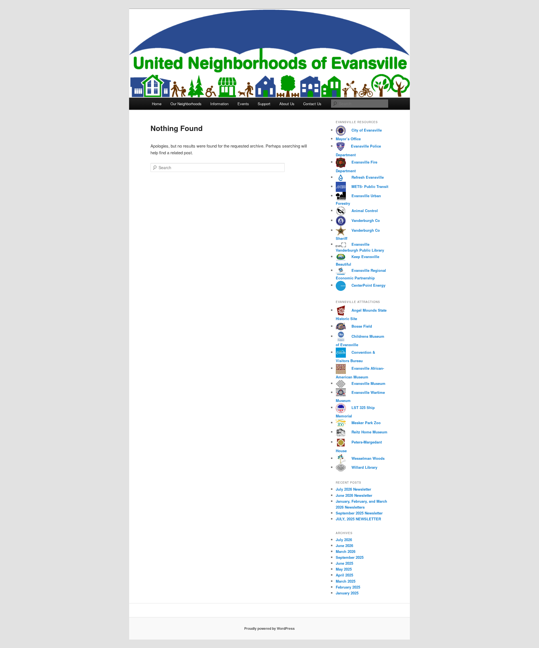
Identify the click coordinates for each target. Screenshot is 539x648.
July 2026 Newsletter (353, 489)
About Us (286, 103)
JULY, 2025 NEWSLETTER (358, 518)
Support (264, 103)
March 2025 (345, 581)
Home (156, 103)
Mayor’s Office (348, 138)
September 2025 (350, 557)
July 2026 (344, 539)
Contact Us (312, 103)
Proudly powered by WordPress (269, 628)
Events (243, 103)
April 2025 (344, 575)
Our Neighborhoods (186, 103)
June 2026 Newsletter (354, 495)
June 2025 (344, 563)
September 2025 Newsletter (359, 513)
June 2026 (344, 545)
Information (219, 103)
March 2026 (345, 551)
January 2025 (347, 593)
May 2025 (344, 569)
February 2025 (348, 587)
